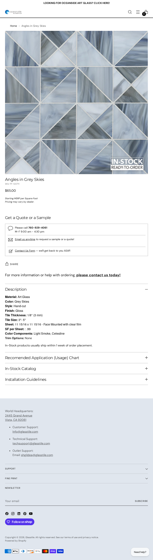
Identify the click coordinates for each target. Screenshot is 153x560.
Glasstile (30, 537)
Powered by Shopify (15, 540)
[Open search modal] (130, 12)
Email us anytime (25, 239)
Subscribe (141, 501)
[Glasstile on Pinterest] (25, 514)
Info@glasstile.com (25, 432)
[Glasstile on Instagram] (13, 514)
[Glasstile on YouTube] (31, 514)
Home (13, 25)
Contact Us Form (25, 250)
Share (14, 264)
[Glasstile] (13, 12)
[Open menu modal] (138, 12)
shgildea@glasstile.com (37, 455)
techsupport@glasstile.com (31, 443)
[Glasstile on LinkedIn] (19, 514)
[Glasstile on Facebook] (7, 514)
